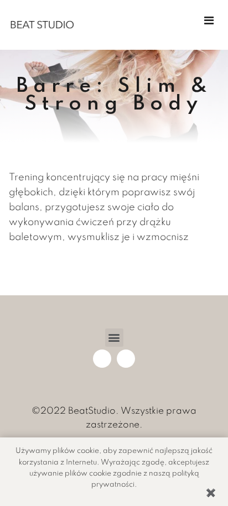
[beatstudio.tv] (42, 25)
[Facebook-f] (102, 358)
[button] (114, 337)
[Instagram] (126, 358)
